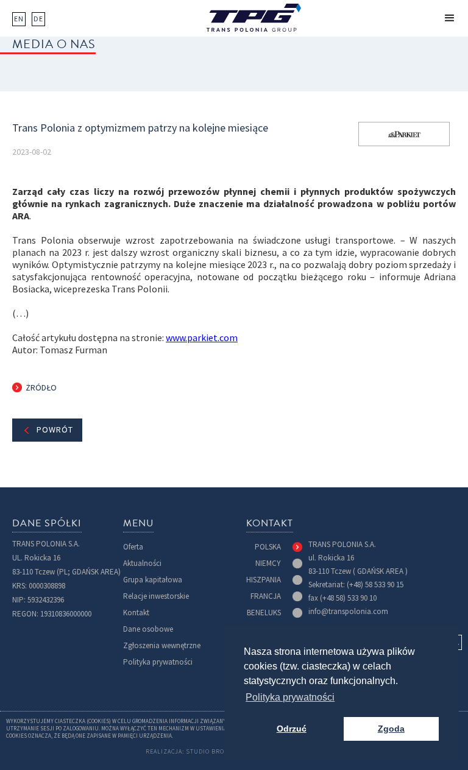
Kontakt (136, 612)
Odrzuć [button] (292, 728)
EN (19, 19)
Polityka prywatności (158, 662)
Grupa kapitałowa (152, 579)
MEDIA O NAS (54, 44)
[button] (449, 18)
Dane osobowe (148, 629)
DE (38, 19)
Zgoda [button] (391, 728)
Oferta (133, 547)
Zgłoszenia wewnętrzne (161, 645)
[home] (254, 18)
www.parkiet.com (202, 337)
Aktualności (142, 563)
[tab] (278, 547)
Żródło (41, 388)
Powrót (55, 430)
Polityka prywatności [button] (290, 697)
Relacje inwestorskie (156, 596)
